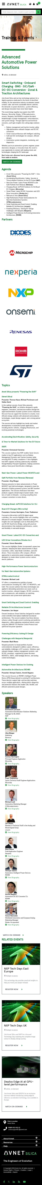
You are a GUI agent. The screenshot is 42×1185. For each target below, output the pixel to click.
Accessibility (7, 1172)
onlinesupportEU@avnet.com (17, 1129)
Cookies (23, 1170)
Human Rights (8, 1170)
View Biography (13, 718)
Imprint (15, 1172)
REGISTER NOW (11, 989)
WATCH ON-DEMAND (12, 161)
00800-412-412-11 (14, 1127)
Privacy (16, 1170)
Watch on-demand (14, 1106)
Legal (29, 1170)
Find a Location (12, 1121)
